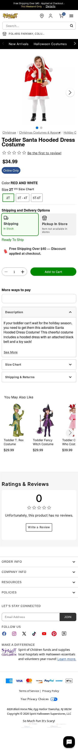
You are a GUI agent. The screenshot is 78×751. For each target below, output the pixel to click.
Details (50, 6)
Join (67, 617)
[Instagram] (14, 633)
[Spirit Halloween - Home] (10, 16)
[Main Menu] (71, 16)
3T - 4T (22, 198)
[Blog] (64, 633)
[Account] (51, 16)
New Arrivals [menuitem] (19, 44)
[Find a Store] (42, 16)
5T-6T (37, 198)
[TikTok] (34, 633)
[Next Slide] (70, 92)
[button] (39, 88)
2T (8, 198)
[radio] (20, 224)
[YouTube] (44, 633)
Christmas (9, 132)
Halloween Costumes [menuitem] (50, 44)
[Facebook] (4, 633)
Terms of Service (29, 691)
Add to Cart (53, 272)
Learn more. (66, 659)
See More (11, 352)
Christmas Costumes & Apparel (39, 132)
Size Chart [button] (26, 189)
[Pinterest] (54, 633)
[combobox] (39, 25)
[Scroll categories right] (75, 43)
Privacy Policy (50, 691)
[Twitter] (24, 633)
